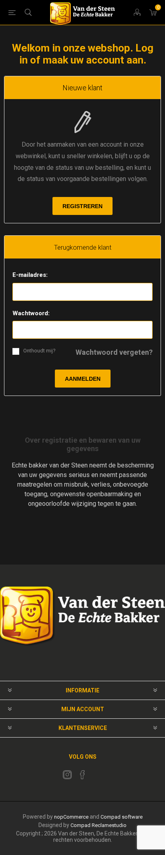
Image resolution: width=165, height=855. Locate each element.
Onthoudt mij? (39, 351)
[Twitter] (67, 774)
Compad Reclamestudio (98, 825)
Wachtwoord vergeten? (114, 352)
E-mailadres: (30, 274)
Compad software (122, 817)
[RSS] (97, 772)
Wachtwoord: (31, 313)
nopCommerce (71, 817)
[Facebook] (82, 774)
